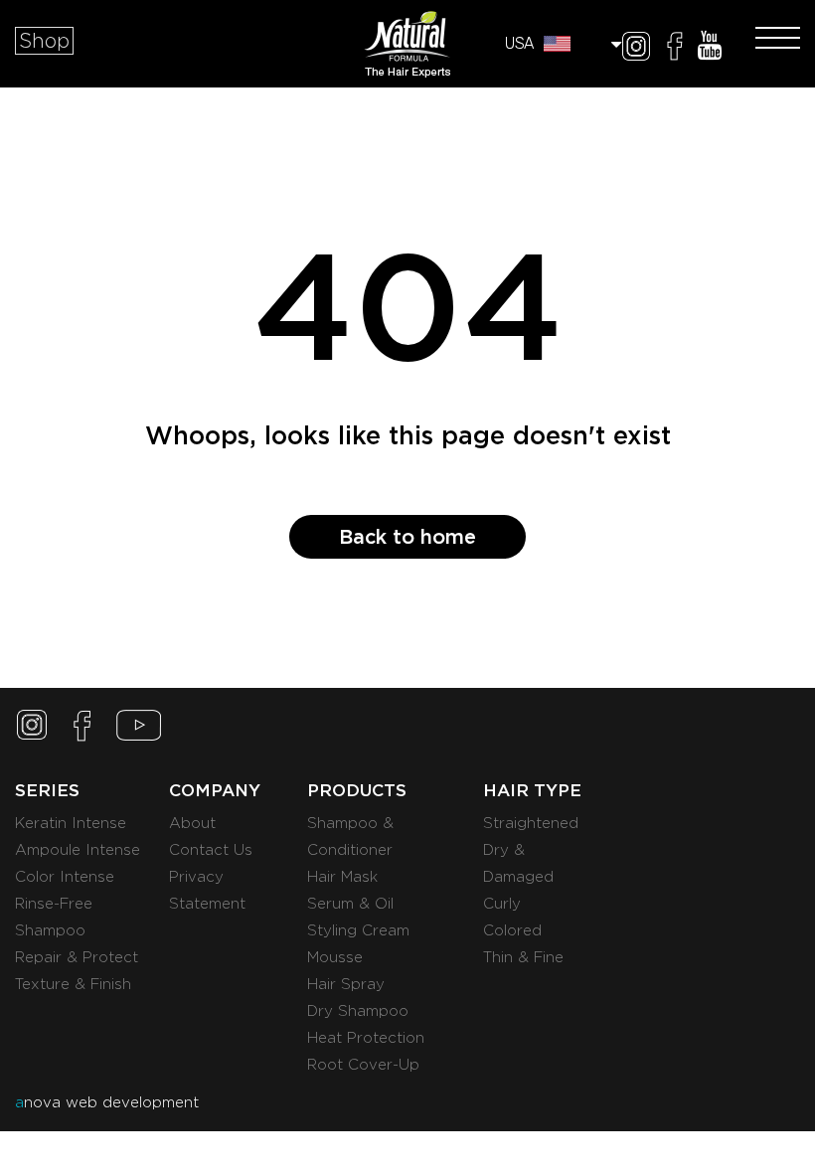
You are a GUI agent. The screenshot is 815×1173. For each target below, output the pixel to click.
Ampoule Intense (77, 850)
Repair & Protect (76, 957)
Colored (512, 930)
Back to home (407, 537)
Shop (44, 41)
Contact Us (210, 850)
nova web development (107, 1102)
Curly (502, 904)
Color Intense (64, 877)
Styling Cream (358, 930)
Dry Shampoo (357, 1011)
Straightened (530, 823)
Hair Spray (346, 984)
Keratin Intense (70, 823)
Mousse (335, 957)
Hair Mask (342, 877)
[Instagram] (636, 49)
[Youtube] (710, 49)
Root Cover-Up (363, 1065)
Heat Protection (365, 1038)
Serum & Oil (350, 904)
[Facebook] (675, 49)
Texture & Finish (73, 984)
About (192, 823)
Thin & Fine (523, 957)
